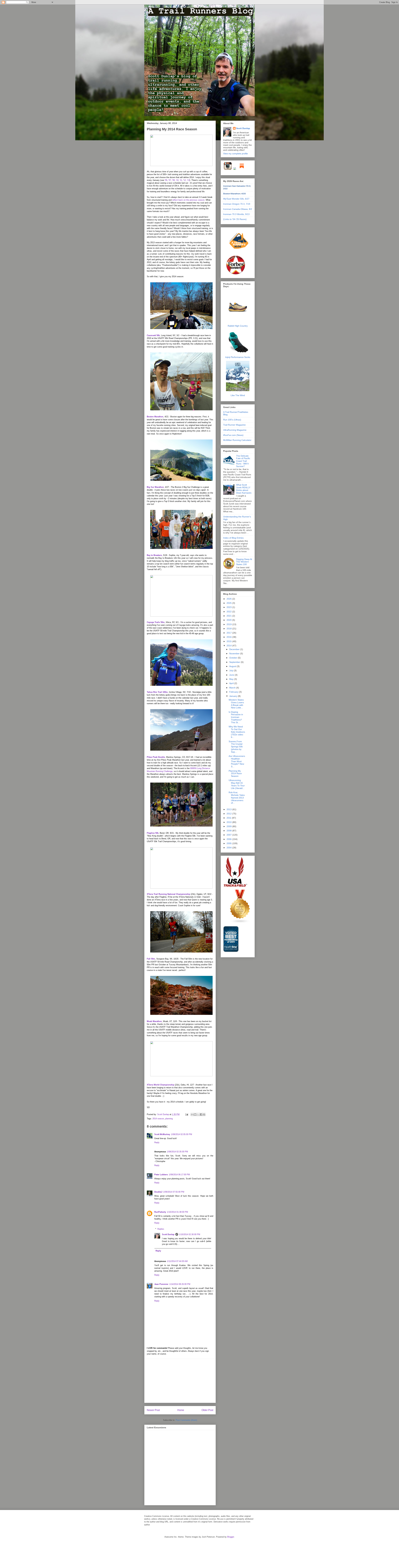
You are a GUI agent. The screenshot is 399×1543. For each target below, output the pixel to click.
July (231, 670)
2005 (229, 843)
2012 (229, 813)
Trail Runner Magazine (234, 425)
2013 (229, 809)
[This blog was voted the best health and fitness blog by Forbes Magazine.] (238, 274)
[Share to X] (198, 1114)
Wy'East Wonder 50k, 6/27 (236, 199)
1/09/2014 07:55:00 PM (173, 1192)
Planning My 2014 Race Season (235, 773)
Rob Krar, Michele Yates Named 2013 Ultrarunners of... (237, 797)
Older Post (207, 1410)
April (231, 683)
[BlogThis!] (195, 1114)
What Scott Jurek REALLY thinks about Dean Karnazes (243, 489)
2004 (229, 847)
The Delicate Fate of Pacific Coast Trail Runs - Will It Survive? (243, 461)
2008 (229, 830)
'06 (166, 180)
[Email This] (192, 1114)
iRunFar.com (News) (233, 435)
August (233, 666)
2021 (229, 616)
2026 (229, 599)
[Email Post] (186, 1114)
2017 (229, 633)
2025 (229, 603)
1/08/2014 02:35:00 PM (177, 1151)
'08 (173, 180)
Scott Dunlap (163, 1114)
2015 (229, 641)
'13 (188, 180)
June (232, 675)
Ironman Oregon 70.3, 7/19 (236, 204)
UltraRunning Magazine (234, 430)
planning (169, 1118)
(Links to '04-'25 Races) (235, 219)
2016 (229, 637)
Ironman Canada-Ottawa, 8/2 (237, 209)
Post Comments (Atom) (186, 1420)
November (234, 653)
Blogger (230, 1537)
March (232, 687)
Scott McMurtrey (162, 1134)
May (231, 679)
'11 (181, 180)
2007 (229, 835)
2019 (229, 624)
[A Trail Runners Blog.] (239, 253)
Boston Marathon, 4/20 (234, 193)
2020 (229, 620)
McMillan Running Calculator (237, 440)
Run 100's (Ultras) (232, 419)
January (233, 696)
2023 (229, 607)
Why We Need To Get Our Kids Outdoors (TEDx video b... (237, 731)
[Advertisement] (180, 1380)
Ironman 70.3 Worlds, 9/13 (236, 214)
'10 (177, 180)
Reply (156, 1142)
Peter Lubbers (161, 1174)
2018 (229, 628)
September (235, 662)
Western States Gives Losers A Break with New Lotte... (236, 704)
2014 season (158, 1118)
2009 (229, 826)
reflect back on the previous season (188, 200)
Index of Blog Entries (233, 538)
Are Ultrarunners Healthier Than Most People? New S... (237, 761)
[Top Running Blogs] (240, 922)
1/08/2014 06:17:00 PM (179, 1174)
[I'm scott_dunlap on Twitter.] (235, 169)
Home (180, 1410)
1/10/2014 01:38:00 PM (177, 1212)
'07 (169, 180)
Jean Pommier (161, 1284)
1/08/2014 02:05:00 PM (181, 1134)
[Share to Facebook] (201, 1114)
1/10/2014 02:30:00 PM (189, 1234)
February (234, 692)
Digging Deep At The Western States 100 (244, 562)
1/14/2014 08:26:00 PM (179, 1284)
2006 (229, 839)
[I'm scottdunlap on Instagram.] (228, 169)
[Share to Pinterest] (204, 1114)
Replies (160, 1229)
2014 (229, 645)
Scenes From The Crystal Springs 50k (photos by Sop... (236, 746)
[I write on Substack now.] (241, 169)
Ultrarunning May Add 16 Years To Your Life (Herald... (237, 784)
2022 (229, 611)
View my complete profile (235, 153)
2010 (229, 822)
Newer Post (153, 1410)
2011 (229, 818)
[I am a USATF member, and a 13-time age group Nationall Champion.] (235, 886)
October (233, 657)
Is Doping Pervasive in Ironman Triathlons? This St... (236, 717)
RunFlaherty (160, 1212)
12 (185, 180)
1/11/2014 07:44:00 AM (177, 1261)
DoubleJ (158, 1192)
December (234, 649)
